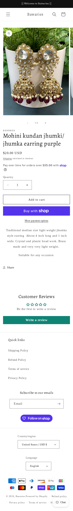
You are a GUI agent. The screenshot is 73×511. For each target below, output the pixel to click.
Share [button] (10, 267)
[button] (8, 14)
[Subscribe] (59, 404)
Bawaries (20, 496)
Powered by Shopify (37, 496)
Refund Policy (17, 359)
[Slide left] (27, 122)
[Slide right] (45, 122)
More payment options (36, 220)
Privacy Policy (17, 378)
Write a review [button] (36, 320)
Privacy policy (17, 502)
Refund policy (59, 496)
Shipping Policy (18, 350)
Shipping (7, 158)
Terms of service (18, 368)
